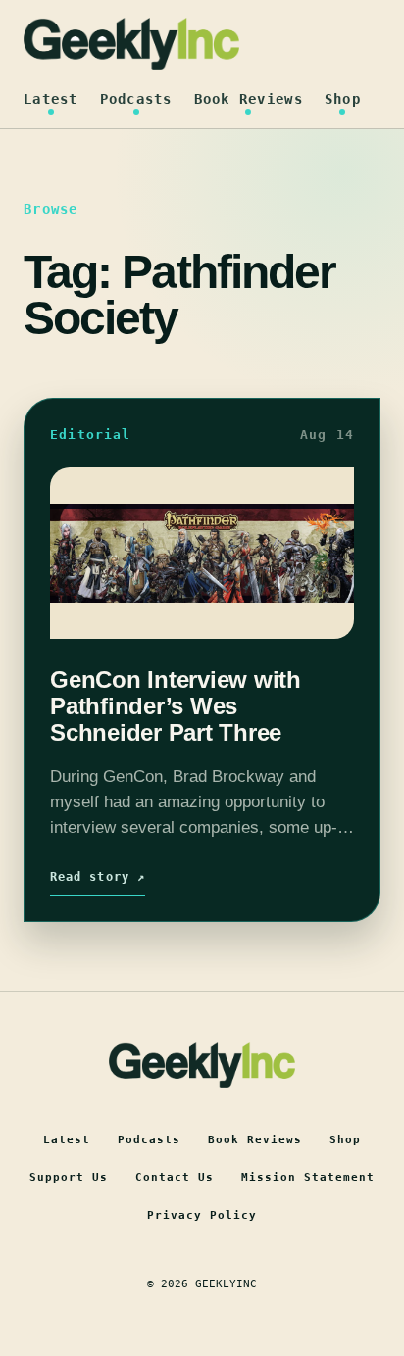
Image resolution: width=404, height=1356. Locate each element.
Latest (51, 99)
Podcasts (136, 99)
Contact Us (174, 1177)
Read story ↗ (97, 877)
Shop (343, 99)
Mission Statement (308, 1177)
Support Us (68, 1177)
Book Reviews (248, 99)
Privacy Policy (202, 1215)
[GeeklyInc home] (131, 44)
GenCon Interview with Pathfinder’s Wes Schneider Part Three (175, 706)
